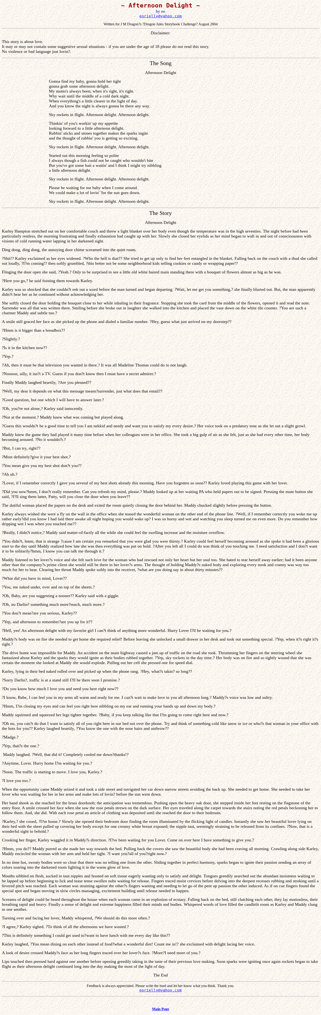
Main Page (160, 1009)
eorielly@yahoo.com (160, 16)
